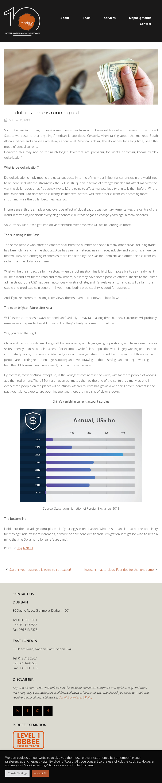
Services (110, 18)
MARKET (28, 548)
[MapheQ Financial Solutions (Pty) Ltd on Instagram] (37, 711)
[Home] (22, 21)
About (65, 18)
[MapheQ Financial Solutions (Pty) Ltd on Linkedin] (17, 711)
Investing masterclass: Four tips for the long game (119, 570)
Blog (19, 548)
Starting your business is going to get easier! (40, 570)
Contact (145, 24)
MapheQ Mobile (140, 18)
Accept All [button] (40, 773)
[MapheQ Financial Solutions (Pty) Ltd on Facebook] (27, 711)
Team (86, 18)
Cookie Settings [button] (17, 773)
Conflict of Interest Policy (75, 697)
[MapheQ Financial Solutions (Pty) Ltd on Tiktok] (48, 711)
